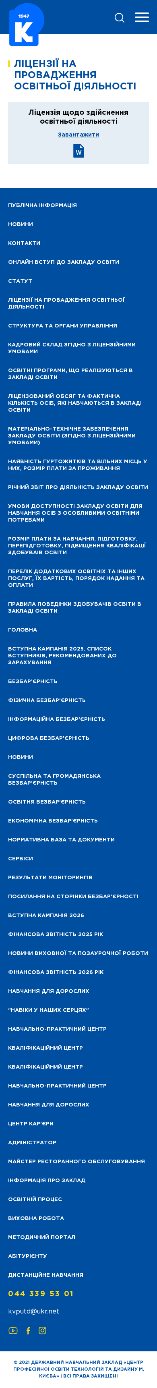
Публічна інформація (42, 205)
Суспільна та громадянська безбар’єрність (54, 779)
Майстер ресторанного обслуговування (76, 1162)
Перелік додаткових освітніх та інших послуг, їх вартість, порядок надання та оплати (76, 579)
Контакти (24, 243)
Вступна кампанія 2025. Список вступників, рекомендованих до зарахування (62, 656)
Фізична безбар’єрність (47, 700)
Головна (22, 630)
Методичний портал (41, 1237)
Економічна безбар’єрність (53, 821)
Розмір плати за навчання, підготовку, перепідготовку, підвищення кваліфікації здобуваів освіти (77, 546)
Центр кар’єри (31, 1124)
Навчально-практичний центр (57, 1029)
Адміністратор (32, 1143)
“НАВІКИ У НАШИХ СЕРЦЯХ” (48, 1010)
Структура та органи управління (62, 326)
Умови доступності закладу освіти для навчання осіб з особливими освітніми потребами (75, 513)
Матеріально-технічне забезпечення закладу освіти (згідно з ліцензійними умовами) (72, 436)
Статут (20, 281)
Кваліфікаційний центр (45, 1048)
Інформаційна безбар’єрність (56, 719)
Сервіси (20, 859)
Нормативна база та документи (61, 840)
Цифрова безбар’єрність (48, 738)
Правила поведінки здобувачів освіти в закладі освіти (74, 607)
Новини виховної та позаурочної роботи (78, 953)
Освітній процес (35, 1199)
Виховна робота (36, 1218)
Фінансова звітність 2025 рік (55, 934)
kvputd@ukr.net (33, 1312)
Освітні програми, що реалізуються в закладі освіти (70, 374)
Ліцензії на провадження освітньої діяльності (66, 303)
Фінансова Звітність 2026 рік (55, 972)
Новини (20, 757)
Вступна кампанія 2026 (46, 916)
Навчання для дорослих (48, 991)
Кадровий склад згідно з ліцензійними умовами (72, 348)
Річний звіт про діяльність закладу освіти (78, 487)
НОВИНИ (20, 224)
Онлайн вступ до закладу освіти (63, 262)
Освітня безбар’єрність (47, 802)
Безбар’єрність (33, 681)
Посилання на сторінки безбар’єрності (73, 897)
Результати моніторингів (50, 878)
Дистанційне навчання (45, 1275)
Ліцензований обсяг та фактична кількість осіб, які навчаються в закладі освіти (75, 403)
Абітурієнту (27, 1256)
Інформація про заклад (46, 1181)
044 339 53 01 (41, 1294)
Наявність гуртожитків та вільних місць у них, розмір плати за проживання (77, 465)
